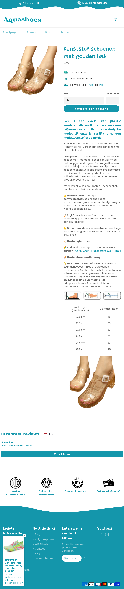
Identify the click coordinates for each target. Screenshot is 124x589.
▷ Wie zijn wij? (40, 544)
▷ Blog (36, 534)
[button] (62, 454)
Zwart (85, 250)
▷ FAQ (36, 553)
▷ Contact (39, 548)
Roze (118, 250)
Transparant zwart (102, 250)
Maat (66, 93)
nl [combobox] (49, 434)
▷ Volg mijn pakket (44, 539)
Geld (78, 250)
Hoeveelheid (112, 93)
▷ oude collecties (43, 558)
